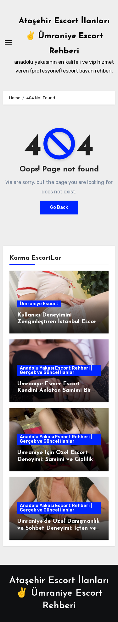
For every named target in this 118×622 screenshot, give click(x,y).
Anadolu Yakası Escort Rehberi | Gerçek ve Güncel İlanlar (56, 370)
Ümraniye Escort (39, 303)
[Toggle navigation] (8, 42)
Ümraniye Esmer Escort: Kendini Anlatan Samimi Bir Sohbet (54, 390)
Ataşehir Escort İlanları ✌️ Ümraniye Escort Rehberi (64, 36)
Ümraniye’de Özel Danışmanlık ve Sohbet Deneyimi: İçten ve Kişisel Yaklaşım (58, 528)
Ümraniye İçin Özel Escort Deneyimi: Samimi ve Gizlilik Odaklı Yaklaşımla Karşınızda (57, 459)
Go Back (59, 207)
